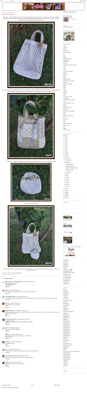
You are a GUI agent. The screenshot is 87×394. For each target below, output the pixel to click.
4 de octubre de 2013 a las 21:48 (15, 334)
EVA (6, 327)
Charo (64, 66)
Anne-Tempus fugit (66, 52)
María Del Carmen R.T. (9, 310)
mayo (67, 179)
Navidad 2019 (66, 330)
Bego (6, 303)
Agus (64, 45)
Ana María (65, 47)
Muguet (64, 313)
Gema (64, 88)
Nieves (64, 112)
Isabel (6, 290)
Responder (7, 286)
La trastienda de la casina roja (69, 99)
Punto (64, 341)
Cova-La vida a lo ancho (68, 71)
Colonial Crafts (66, 266)
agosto (67, 173)
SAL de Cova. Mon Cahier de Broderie (70, 351)
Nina (64, 114)
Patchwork (65, 340)
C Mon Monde (66, 61)
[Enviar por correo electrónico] (16, 273)
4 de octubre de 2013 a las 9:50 (14, 290)
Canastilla (65, 292)
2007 (66, 197)
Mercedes (65, 106)
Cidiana (64, 69)
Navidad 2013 (66, 321)
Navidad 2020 (66, 332)
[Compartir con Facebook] (19, 273)
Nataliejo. (65, 319)
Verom (64, 126)
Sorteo (64, 362)
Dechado (65, 267)
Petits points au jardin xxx (68, 115)
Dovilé (64, 77)
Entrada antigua (57, 385)
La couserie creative (67, 275)
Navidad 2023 (66, 337)
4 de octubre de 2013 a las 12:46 (21, 310)
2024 (66, 137)
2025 (66, 135)
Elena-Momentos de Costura (68, 80)
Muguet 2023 (65, 314)
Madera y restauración (67, 311)
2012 (66, 188)
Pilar (64, 117)
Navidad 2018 (66, 329)
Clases (64, 295)
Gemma (64, 90)
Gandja (64, 87)
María (71, 17)
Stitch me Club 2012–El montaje (72, 167)
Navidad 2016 (66, 325)
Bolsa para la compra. (70, 169)
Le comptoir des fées (67, 277)
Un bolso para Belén (69, 164)
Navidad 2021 (66, 333)
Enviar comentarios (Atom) (13, 387)
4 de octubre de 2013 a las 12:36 (14, 303)
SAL (64, 349)
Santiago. (65, 360)
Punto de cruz (66, 343)
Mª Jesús (65, 109)
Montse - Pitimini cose (67, 107)
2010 (66, 192)
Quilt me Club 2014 (67, 344)
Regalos (64, 346)
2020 (66, 144)
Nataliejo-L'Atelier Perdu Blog (68, 110)
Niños (64, 338)
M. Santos (7, 341)
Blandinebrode (66, 60)
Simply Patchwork (66, 280)
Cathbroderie (65, 264)
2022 (66, 141)
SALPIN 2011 (65, 357)
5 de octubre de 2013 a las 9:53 (16, 341)
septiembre (68, 171)
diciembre (68, 159)
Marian (64, 104)
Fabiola (6, 362)
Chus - (64, 68)
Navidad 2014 (66, 322)
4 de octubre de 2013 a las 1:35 (29, 281)
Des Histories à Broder (67, 271)
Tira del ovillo (65, 282)
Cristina (64, 72)
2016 (66, 151)
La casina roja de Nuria (67, 96)
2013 (66, 157)
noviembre (68, 160)
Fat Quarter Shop (66, 274)
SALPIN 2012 (66, 359)
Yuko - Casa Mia (66, 129)
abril (67, 181)
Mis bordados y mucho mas (11, 319)
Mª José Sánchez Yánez (10, 296)
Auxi (64, 55)
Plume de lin (65, 118)
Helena (64, 93)
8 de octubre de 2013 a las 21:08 (15, 362)
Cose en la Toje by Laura (10, 355)
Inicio (32, 385)
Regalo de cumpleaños (70, 166)
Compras (65, 297)
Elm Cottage (65, 303)
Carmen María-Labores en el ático (69, 64)
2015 (66, 153)
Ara (64, 53)
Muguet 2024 (65, 316)
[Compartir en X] (18, 273)
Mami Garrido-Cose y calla (68, 103)
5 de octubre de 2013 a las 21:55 (14, 349)
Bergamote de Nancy (67, 58)
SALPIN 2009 (66, 354)
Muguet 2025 (65, 317)
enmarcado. (65, 305)
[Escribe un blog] (17, 273)
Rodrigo (64, 348)
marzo (67, 182)
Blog (64, 289)
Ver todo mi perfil (73, 19)
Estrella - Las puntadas (67, 83)
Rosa (64, 120)
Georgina (65, 91)
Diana (64, 76)
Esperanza (65, 82)
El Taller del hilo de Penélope (68, 272)
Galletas (64, 308)
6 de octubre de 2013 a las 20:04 (22, 355)
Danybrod (65, 74)
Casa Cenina (65, 263)
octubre (67, 162)
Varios (64, 365)
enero (67, 186)
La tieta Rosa (65, 98)
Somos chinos (66, 125)
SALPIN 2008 (66, 352)
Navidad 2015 (66, 324)
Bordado (65, 290)
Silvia (6, 349)
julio (66, 175)
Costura (9, 274)
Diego (64, 302)
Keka (64, 95)
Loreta (64, 101)
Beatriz (64, 56)
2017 (66, 150)
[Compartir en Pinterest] (20, 273)
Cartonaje (65, 294)
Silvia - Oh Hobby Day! (67, 123)
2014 (66, 155)
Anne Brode (65, 50)
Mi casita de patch (66, 278)
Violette (64, 128)
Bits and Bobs (66, 259)
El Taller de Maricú (66, 79)
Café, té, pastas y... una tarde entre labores (14, 281)
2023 (66, 139)
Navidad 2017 (66, 327)
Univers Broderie (66, 283)
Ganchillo (13, 274)
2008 (66, 195)
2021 (66, 142)
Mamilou (7, 334)
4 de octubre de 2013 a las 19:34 (13, 327)
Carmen (64, 63)
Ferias (64, 306)
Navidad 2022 (66, 335)
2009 (66, 194)
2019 (66, 146)
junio (67, 177)
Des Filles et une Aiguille (68, 269)
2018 (66, 148)
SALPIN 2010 (66, 356)
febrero (67, 184)
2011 (66, 190)
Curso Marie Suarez (67, 300)
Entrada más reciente (6, 385)
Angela (64, 49)
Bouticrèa (65, 261)
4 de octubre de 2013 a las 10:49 (21, 296)
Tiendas (64, 363)
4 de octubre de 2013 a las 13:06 (23, 319)
